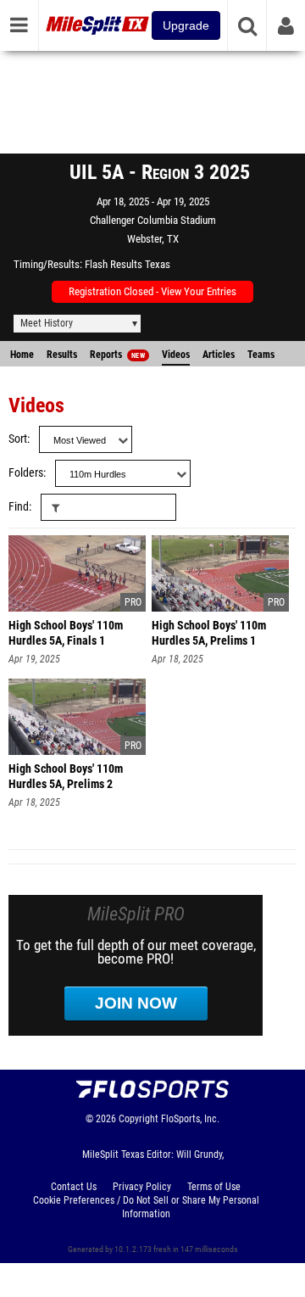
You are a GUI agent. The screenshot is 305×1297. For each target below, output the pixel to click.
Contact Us (74, 1187)
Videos (176, 355)
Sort (17, 439)
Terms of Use (214, 1187)
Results (62, 355)
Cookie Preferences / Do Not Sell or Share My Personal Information (146, 1207)
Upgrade (186, 25)
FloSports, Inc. (190, 1119)
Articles (218, 355)
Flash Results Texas (127, 264)
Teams (260, 355)
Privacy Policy (142, 1187)
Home (22, 355)
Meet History (46, 323)
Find (18, 507)
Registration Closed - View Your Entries (152, 291)
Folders (25, 473)
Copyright (138, 1119)
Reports (117, 355)
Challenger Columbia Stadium (153, 220)
